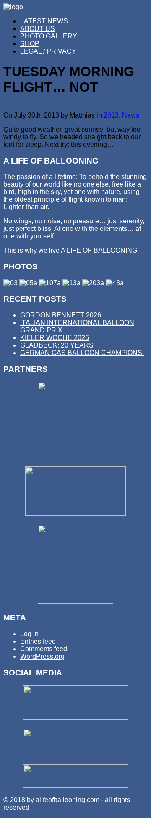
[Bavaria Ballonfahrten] (75, 601)
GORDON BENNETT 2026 (60, 315)
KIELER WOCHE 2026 (54, 337)
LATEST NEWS (44, 21)
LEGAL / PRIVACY (48, 51)
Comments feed (43, 648)
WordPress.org (42, 656)
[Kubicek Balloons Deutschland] (75, 513)
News (130, 115)
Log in (29, 633)
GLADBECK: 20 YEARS (57, 345)
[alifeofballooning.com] (13, 6)
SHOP (29, 43)
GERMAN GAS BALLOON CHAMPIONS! (82, 352)
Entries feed (38, 641)
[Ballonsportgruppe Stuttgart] (75, 454)
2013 (111, 115)
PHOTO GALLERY (48, 36)
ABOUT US (37, 28)
